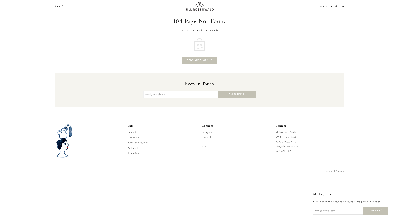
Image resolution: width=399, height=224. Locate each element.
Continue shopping (199, 60)
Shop (57, 6)
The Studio (133, 138)
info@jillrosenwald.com (287, 146)
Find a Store (134, 153)
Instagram (207, 132)
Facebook (206, 137)
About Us (133, 132)
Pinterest (206, 142)
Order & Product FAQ (139, 143)
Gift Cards (133, 148)
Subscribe (235, 94)
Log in (323, 6)
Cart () (334, 6)
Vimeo (205, 146)
